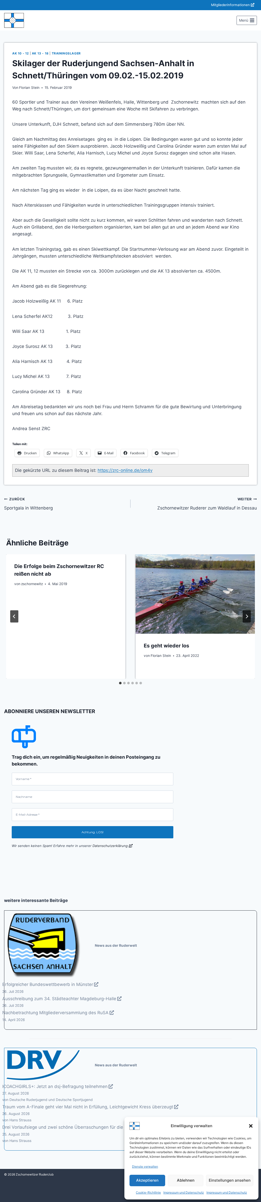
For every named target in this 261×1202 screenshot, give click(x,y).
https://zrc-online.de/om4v (125, 470)
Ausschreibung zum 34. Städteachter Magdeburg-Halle (59, 998)
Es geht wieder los (166, 646)
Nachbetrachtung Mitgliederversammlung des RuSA (55, 1012)
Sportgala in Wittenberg (28, 504)
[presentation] (195, 594)
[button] (250, 1125)
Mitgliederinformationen (230, 5)
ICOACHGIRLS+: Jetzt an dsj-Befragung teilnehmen (55, 1086)
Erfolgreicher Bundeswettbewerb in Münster (47, 984)
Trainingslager (66, 53)
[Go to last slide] (14, 616)
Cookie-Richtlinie (148, 1192)
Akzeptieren (147, 1180)
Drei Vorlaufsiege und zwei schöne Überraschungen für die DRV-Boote (74, 1127)
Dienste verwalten (145, 1166)
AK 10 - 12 (20, 53)
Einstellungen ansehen (230, 1180)
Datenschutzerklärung (110, 846)
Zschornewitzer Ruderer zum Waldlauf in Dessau (207, 504)
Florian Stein (29, 88)
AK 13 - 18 (40, 53)
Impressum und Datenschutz (183, 1192)
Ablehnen (185, 1180)
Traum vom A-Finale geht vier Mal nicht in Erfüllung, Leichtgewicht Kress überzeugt (87, 1106)
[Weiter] (247, 616)
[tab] (120, 683)
